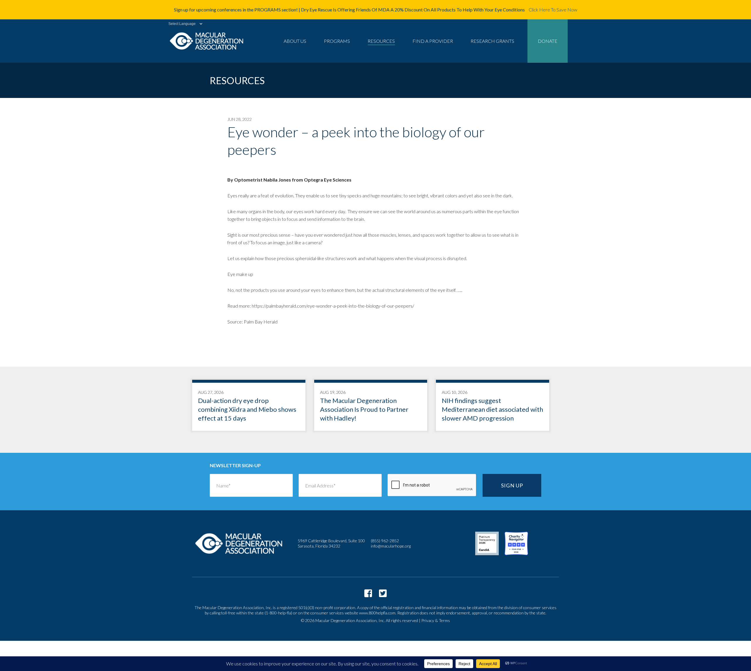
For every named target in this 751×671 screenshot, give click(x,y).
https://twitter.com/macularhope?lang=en (382, 593)
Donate (547, 41)
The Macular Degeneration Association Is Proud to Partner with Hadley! (370, 407)
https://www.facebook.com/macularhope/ (368, 593)
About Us (295, 41)
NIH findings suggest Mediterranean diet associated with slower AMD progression (492, 407)
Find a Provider (432, 41)
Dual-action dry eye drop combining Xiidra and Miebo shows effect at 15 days (248, 407)
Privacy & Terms (435, 620)
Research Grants (492, 41)
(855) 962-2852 (385, 540)
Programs (337, 41)
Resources (381, 41)
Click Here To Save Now (553, 9)
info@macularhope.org (391, 545)
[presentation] (432, 485)
